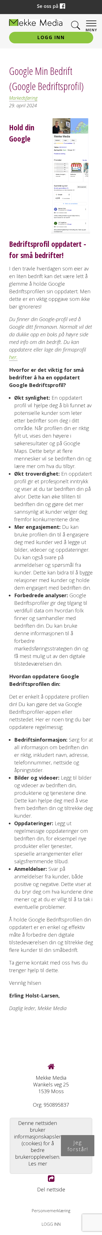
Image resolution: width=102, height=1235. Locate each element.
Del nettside (51, 1189)
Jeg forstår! (77, 1146)
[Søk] (75, 25)
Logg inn (51, 37)
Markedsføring (23, 98)
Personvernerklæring (51, 1210)
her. (13, 357)
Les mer (37, 1163)
